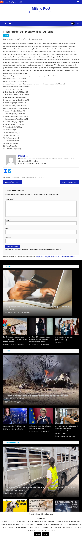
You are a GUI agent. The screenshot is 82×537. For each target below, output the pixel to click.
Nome (8, 220)
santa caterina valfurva (29, 177)
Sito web (8, 237)
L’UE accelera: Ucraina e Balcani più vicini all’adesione (40, 427)
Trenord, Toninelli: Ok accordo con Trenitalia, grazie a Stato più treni (70, 182)
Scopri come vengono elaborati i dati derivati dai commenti (55, 256)
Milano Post (41, 8)
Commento (9, 199)
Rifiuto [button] (46, 534)
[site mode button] (73, 23)
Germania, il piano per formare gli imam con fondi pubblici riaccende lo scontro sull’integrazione (66, 429)
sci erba (41, 177)
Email (7, 229)
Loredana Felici (59, 342)
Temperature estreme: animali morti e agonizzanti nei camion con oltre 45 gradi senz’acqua (40, 488)
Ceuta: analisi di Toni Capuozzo (14, 426)
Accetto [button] (37, 534)
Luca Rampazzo (25, 313)
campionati (15, 177)
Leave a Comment (36, 39)
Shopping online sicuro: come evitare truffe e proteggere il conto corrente (37, 308)
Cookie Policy (75, 524)
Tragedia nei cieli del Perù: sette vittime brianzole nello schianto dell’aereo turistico (36, 397)
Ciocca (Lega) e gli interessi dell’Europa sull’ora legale (14, 182)
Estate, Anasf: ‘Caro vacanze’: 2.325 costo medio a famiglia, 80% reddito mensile (15, 339)
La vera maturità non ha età (64, 337)
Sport (6, 35)
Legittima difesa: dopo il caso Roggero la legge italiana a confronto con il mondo (39, 339)
